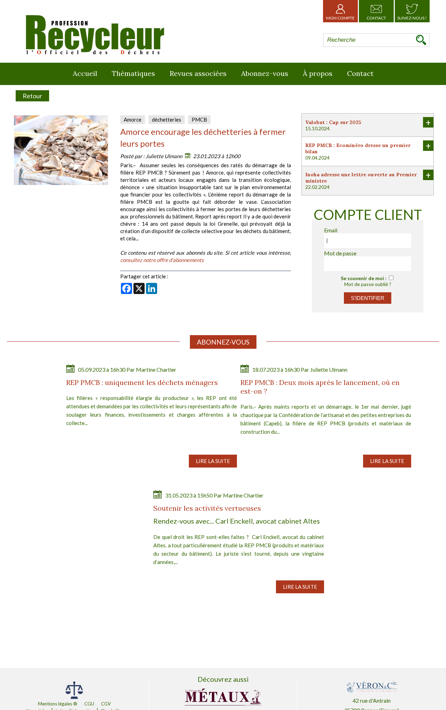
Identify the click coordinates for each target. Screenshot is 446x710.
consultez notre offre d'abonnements (162, 260)
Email (330, 230)
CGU (89, 704)
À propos (317, 73)
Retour (32, 96)
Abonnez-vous (264, 73)
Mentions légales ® (57, 704)
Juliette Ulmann (164, 156)
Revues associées (198, 73)
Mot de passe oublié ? (367, 284)
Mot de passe (340, 253)
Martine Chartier (156, 369)
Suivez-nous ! (412, 18)
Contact (376, 18)
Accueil (85, 73)
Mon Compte (340, 18)
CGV (106, 704)
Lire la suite (213, 461)
